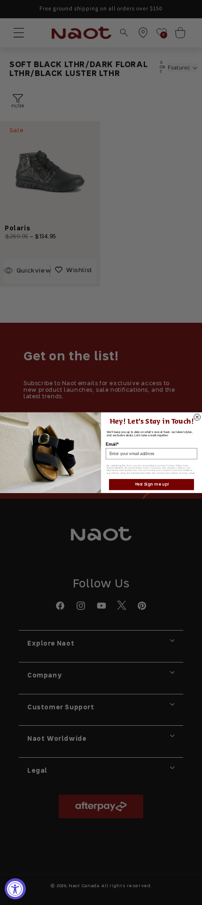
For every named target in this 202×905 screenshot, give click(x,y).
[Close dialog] (197, 417)
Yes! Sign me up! (151, 484)
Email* (112, 444)
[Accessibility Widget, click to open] (15, 888)
